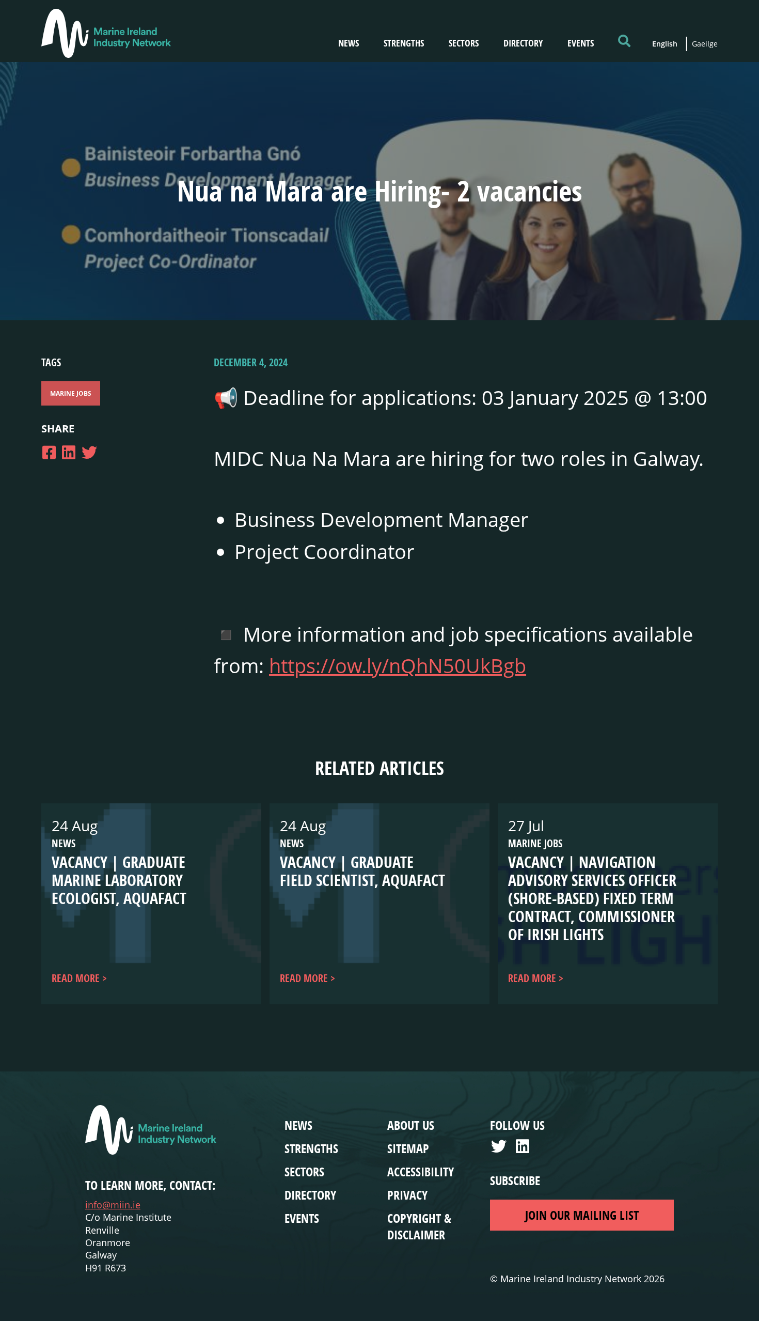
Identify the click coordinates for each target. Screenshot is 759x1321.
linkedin (525, 1149)
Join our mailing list (582, 1215)
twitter (500, 1149)
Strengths (404, 43)
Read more (76, 978)
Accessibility (420, 1171)
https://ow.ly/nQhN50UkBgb (397, 665)
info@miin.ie (112, 1205)
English (664, 44)
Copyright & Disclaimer (419, 1226)
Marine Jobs (70, 393)
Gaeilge (705, 44)
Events (580, 43)
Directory (523, 43)
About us (410, 1125)
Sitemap (408, 1148)
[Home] (106, 33)
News (348, 43)
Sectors (464, 43)
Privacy (407, 1195)
